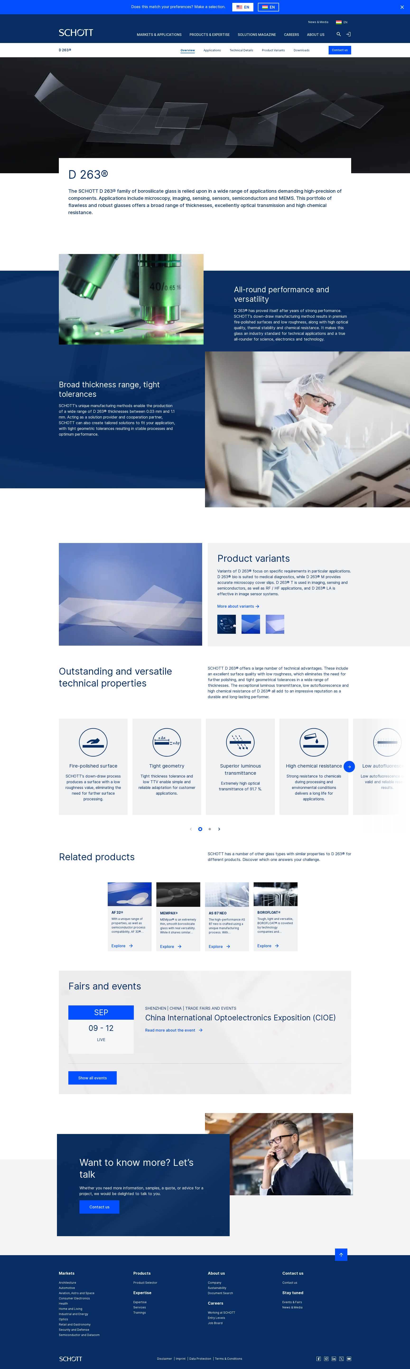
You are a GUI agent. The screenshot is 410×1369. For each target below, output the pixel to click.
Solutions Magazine (257, 35)
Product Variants (273, 50)
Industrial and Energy (73, 1314)
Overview (188, 50)
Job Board (215, 1323)
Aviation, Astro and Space (76, 1293)
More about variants (236, 606)
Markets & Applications (159, 35)
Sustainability (217, 1288)
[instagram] (326, 1359)
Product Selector (145, 1282)
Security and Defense (74, 1329)
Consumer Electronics (74, 1298)
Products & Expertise (210, 35)
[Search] (339, 34)
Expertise (140, 1302)
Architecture (67, 1282)
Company (214, 1282)
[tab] (200, 829)
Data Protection (200, 1358)
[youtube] (349, 1359)
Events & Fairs (292, 1302)
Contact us (340, 50)
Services (139, 1307)
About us (315, 35)
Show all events (92, 1078)
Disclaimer (164, 1358)
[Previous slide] (191, 829)
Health (63, 1303)
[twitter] (341, 1359)
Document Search (220, 1293)
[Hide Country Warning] (402, 7)
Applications (212, 50)
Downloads (302, 50)
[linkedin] (334, 1359)
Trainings (139, 1312)
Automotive (67, 1288)
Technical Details (241, 50)
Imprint (181, 1358)
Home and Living (70, 1309)
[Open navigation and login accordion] (348, 34)
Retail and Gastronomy (75, 1324)
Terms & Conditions (228, 1358)
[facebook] (319, 1359)
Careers (291, 35)
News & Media (318, 22)
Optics (63, 1319)
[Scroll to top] (341, 1255)
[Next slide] (219, 829)
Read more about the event (170, 1030)
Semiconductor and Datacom (79, 1335)
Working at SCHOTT (221, 1312)
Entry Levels (216, 1318)
